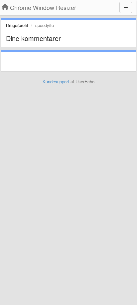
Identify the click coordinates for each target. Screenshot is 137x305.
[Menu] (125, 7)
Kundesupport (56, 81)
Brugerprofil (17, 25)
